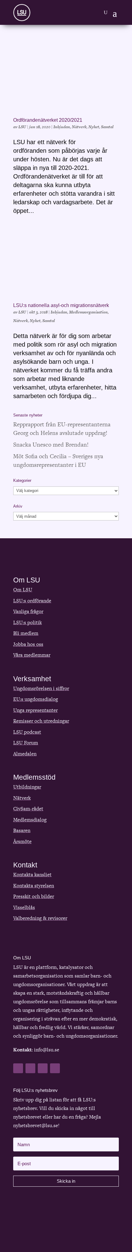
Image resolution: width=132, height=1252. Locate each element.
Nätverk (79, 127)
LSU (22, 127)
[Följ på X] (30, 1068)
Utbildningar (27, 786)
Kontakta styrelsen (33, 885)
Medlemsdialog (30, 819)
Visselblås (24, 907)
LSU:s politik (27, 622)
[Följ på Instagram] (55, 1068)
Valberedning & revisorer (40, 918)
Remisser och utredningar (41, 720)
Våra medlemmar (31, 655)
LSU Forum (25, 742)
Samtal (107, 127)
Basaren (21, 830)
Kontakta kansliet (32, 874)
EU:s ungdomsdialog (35, 699)
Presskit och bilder (33, 896)
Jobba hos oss (28, 644)
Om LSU (22, 589)
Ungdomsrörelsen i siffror (41, 688)
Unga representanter (35, 710)
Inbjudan (61, 127)
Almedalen (25, 753)
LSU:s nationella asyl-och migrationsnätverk (61, 305)
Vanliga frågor (28, 611)
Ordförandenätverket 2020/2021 (47, 120)
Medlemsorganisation (88, 312)
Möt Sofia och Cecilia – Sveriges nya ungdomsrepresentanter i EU (58, 460)
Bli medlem (25, 633)
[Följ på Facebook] (18, 1068)
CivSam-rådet (28, 808)
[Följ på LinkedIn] (43, 1068)
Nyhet (93, 127)
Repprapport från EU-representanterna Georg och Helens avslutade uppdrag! (62, 428)
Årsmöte (22, 841)
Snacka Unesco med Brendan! (51, 444)
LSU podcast (27, 731)
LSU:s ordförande (32, 600)
